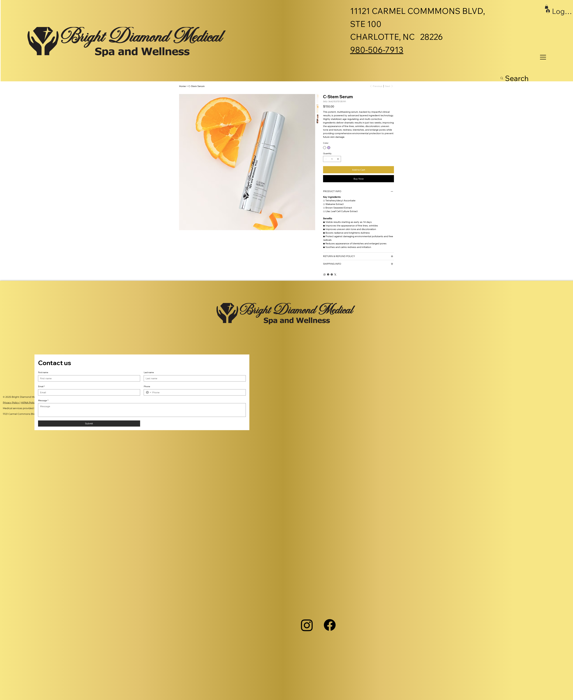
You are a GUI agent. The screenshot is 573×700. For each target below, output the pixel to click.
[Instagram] (307, 625)
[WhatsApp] (324, 274)
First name (43, 372)
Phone (147, 386)
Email (41, 386)
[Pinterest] (331, 274)
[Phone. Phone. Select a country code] (149, 392)
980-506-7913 (376, 50)
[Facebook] (328, 274)
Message (43, 400)
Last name (149, 372)
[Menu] (543, 57)
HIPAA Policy (28, 402)
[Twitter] (335, 274)
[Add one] (338, 159)
